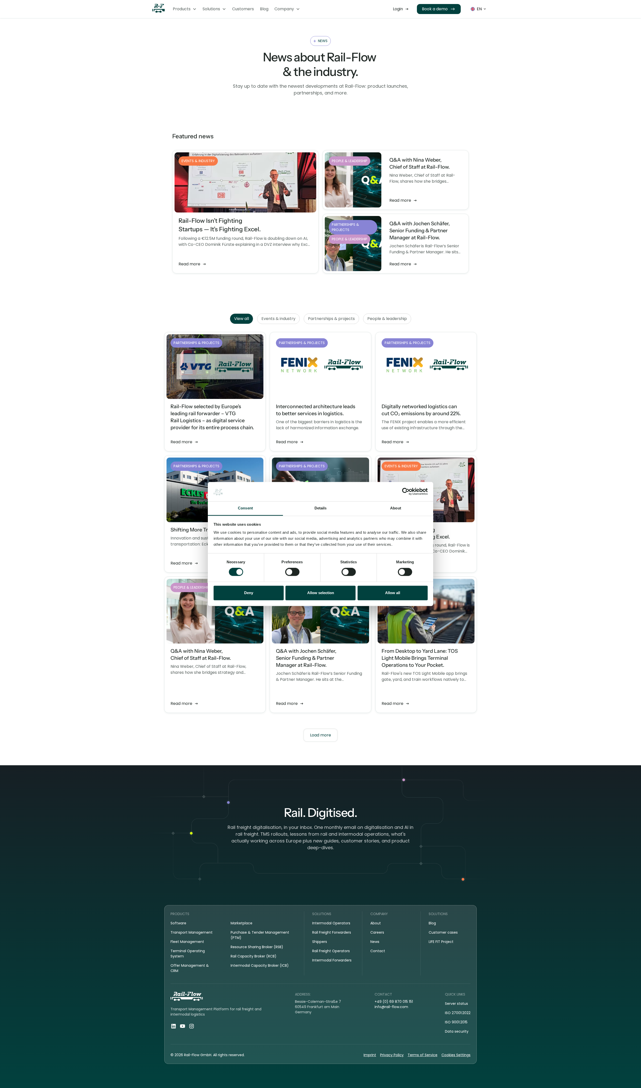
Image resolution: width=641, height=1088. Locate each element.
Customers (243, 9)
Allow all (392, 593)
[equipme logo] (158, 9)
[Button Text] (401, 9)
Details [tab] (320, 508)
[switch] (292, 572)
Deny (248, 593)
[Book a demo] (439, 9)
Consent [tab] (245, 508)
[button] (185, 9)
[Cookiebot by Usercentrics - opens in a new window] (406, 491)
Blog (264, 9)
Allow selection (320, 593)
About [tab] (395, 508)
